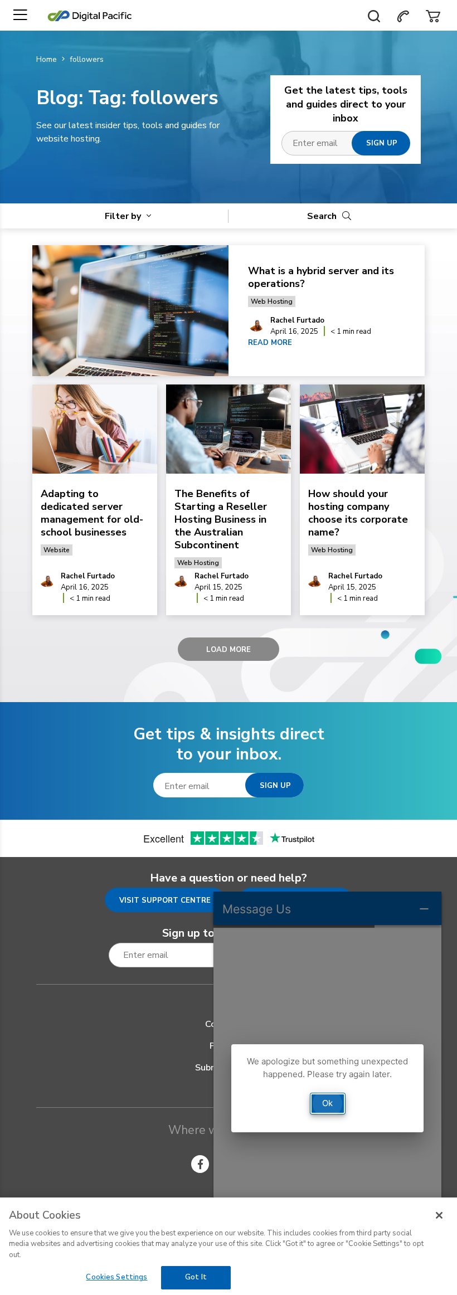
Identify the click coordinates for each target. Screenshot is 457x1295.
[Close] (439, 1215)
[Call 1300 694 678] (403, 15)
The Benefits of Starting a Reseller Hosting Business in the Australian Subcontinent (220, 519)
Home (46, 59)
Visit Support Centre (165, 900)
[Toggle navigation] (20, 15)
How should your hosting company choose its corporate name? (358, 513)
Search (323, 216)
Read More (270, 343)
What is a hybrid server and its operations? (321, 277)
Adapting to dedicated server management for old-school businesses (92, 513)
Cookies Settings (116, 1277)
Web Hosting (272, 301)
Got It (196, 1277)
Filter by (124, 216)
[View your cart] (433, 15)
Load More (228, 650)
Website (56, 550)
